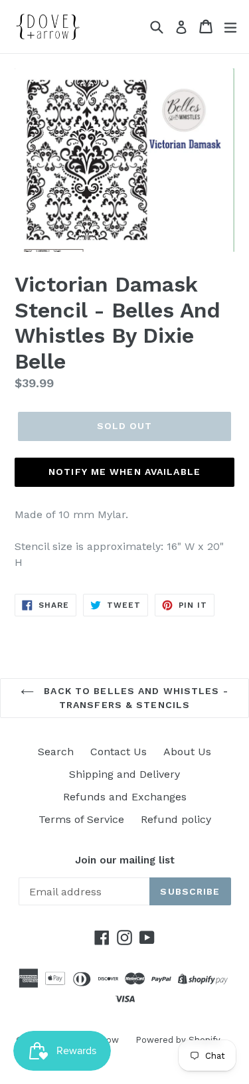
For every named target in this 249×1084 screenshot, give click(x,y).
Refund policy (176, 819)
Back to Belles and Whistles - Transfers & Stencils (134, 697)
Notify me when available (124, 471)
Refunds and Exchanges (125, 796)
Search (56, 751)
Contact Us (118, 751)
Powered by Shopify (177, 1040)
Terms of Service (81, 819)
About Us (187, 751)
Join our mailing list (125, 860)
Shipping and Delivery (124, 774)
